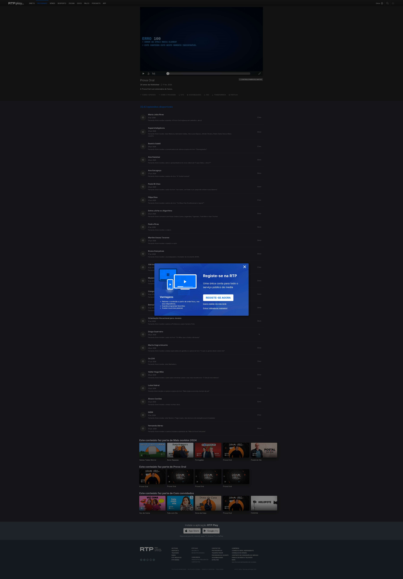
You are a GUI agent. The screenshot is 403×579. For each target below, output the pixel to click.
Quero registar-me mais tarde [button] (214, 304)
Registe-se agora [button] (218, 297)
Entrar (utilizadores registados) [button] (215, 308)
